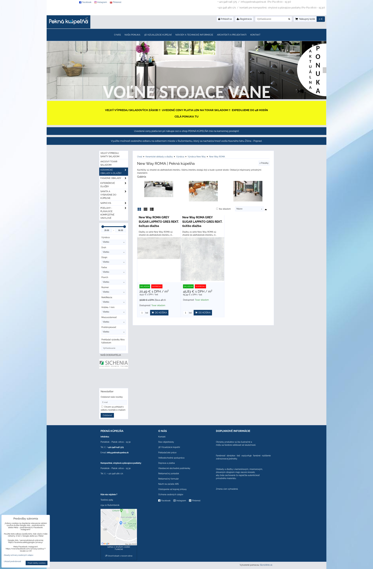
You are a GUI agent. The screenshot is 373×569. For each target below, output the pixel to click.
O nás (117, 34)
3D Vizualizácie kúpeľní (158, 34)
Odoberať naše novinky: (112, 397)
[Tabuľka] (152, 210)
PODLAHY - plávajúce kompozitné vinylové (107, 213)
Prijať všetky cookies (36, 563)
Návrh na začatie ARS (168, 484)
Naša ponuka (132, 34)
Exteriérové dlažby (107, 185)
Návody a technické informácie (194, 34)
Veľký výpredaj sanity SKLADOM (109, 155)
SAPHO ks (105, 203)
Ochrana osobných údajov (170, 494)
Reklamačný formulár (168, 479)
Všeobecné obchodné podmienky (174, 468)
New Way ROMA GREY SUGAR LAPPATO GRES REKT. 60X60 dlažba (202, 222)
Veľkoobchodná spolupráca (171, 458)
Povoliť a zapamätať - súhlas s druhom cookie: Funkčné (118, 546)
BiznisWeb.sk (266, 565)
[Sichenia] (113, 368)
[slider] (102, 226)
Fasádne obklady (110, 178)
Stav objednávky (166, 442)
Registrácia (245, 19)
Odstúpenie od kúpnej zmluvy (172, 489)
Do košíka (160, 312)
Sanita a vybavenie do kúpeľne (108, 194)
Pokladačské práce (167, 452)
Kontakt (255, 34)
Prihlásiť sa (226, 19)
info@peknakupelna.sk (118, 452)
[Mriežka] (139, 210)
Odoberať (107, 415)
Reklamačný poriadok (168, 473)
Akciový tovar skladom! (108, 163)
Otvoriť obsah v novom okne (119, 556)
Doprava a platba (166, 463)
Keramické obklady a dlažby (111, 172)
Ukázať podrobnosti (12, 561)
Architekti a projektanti (232, 34)
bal (146, 313)
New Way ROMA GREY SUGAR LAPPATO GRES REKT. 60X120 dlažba (159, 222)
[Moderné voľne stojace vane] (186, 98)
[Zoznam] (145, 210)
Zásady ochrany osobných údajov (18, 555)
